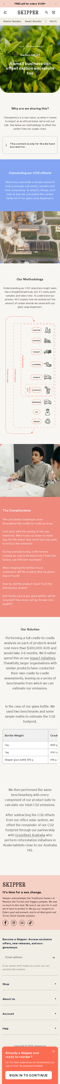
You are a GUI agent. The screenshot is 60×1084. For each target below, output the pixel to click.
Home (21, 46)
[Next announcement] (56, 3)
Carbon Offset (34, 46)
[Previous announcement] (4, 3)
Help (5, 1028)
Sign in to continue (28, 1075)
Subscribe (54, 957)
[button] (54, 12)
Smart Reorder (33, 21)
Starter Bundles (12, 21)
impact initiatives (42, 658)
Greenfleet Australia (30, 835)
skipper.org (40, 1046)
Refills (53, 21)
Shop (5, 984)
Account (8, 1013)
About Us (8, 999)
